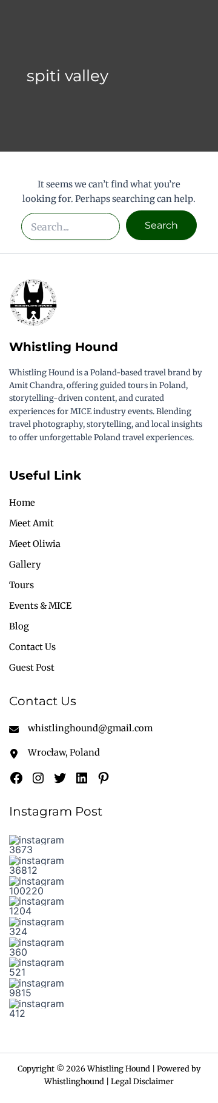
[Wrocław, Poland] (54, 752)
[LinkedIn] (81, 778)
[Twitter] (60, 778)
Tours (21, 585)
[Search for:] (71, 225)
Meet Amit (31, 523)
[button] (40, 844)
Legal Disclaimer (142, 1081)
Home (22, 502)
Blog (19, 626)
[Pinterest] (103, 778)
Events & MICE (40, 605)
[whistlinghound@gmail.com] (81, 728)
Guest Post (31, 667)
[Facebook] (16, 778)
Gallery (25, 564)
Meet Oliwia (35, 543)
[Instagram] (38, 778)
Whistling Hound (63, 347)
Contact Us (32, 647)
